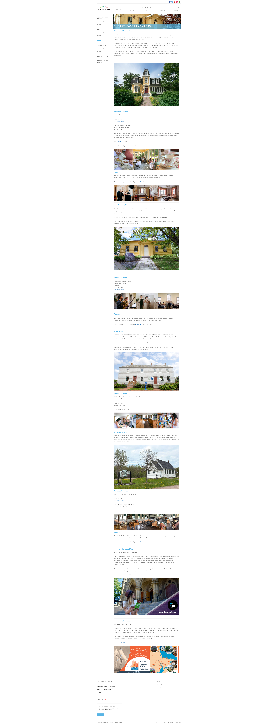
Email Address (101, 699)
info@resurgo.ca (119, 121)
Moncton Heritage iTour (102, 55)
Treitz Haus (101, 39)
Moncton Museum (131, 9)
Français (165, 1)
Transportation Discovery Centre (146, 9)
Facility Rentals (113, 2)
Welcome (119, 9)
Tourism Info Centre (132, 2)
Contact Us (143, 2)
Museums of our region (102, 61)
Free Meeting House (101, 28)
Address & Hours (101, 21)
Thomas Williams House (103, 17)
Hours (158, 681)
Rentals (99, 24)
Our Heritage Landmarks (177, 9)
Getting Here (160, 684)
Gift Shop (121, 2)
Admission (159, 688)
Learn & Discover (163, 9)
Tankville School (103, 45)
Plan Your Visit (102, 2)
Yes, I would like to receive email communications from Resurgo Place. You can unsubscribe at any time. (109, 708)
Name (99, 692)
